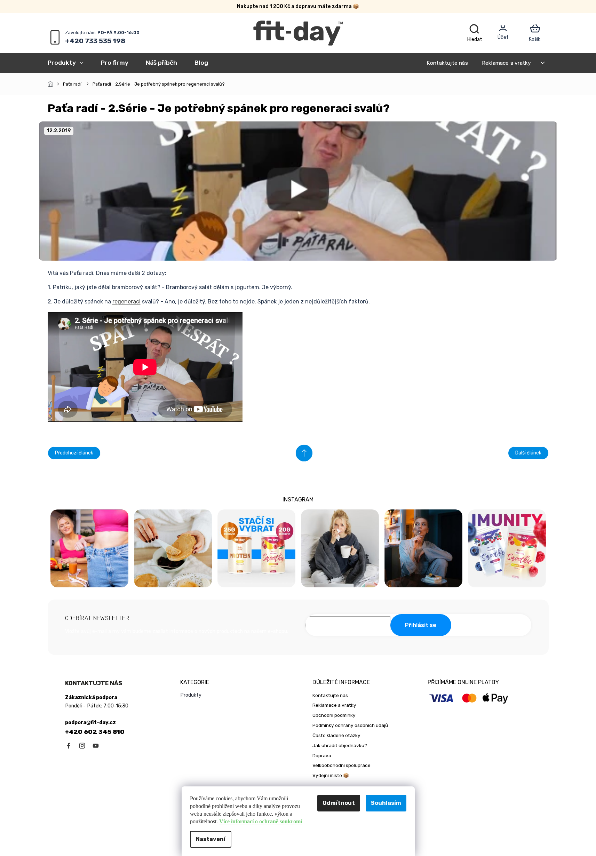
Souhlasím (386, 803)
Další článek (528, 453)
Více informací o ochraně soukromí (260, 821)
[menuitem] (70, 62)
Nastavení (210, 839)
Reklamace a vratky (506, 63)
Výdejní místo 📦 (330, 775)
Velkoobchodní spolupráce (341, 765)
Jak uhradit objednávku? (339, 745)
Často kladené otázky (336, 735)
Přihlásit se (420, 625)
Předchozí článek (74, 453)
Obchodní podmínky (334, 715)
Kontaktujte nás (447, 63)
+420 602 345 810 (95, 731)
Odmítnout (339, 803)
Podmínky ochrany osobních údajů (350, 725)
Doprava (321, 755)
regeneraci (126, 301)
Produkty (190, 695)
